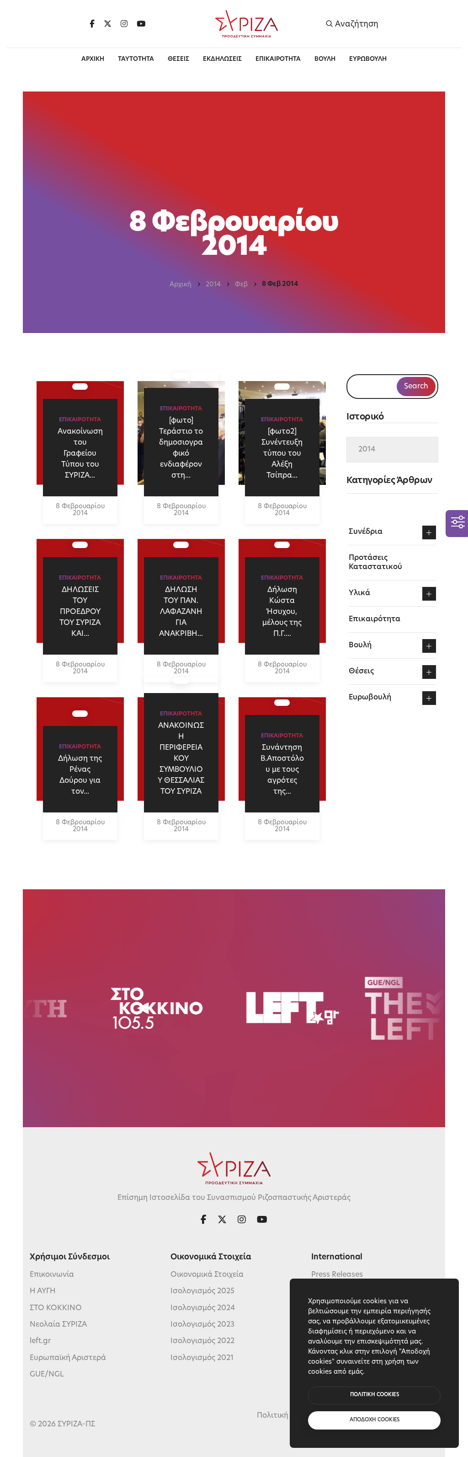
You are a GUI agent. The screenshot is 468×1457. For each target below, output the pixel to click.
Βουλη (324, 59)
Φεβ (241, 284)
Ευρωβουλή (370, 697)
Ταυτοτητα (136, 59)
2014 (213, 284)
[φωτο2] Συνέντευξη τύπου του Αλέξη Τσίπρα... (282, 453)
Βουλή (360, 645)
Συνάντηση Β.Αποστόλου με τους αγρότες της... (282, 770)
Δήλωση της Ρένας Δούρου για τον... (80, 775)
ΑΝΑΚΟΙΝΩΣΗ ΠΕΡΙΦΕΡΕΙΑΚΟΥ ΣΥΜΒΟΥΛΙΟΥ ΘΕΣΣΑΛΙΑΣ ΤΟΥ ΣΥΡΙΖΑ (181, 759)
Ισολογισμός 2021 (202, 1358)
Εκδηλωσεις (222, 59)
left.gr (40, 1341)
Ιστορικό (364, 417)
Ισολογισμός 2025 (202, 1291)
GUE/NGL (47, 1374)
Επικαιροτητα (278, 59)
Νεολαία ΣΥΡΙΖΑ (58, 1324)
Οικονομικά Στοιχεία (207, 1275)
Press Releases (337, 1275)
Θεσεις (178, 59)
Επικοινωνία (52, 1275)
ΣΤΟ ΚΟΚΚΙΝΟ (56, 1308)
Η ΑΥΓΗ (43, 1291)
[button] (429, 532)
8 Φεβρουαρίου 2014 (80, 510)
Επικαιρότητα (374, 619)
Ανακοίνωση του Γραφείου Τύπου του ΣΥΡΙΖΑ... (80, 453)
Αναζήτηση (355, 24)
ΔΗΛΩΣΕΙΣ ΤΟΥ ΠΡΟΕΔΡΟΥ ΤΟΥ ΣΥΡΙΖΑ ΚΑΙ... (80, 612)
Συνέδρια (366, 532)
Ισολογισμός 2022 (202, 1341)
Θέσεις (361, 671)
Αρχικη (92, 59)
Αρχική (180, 284)
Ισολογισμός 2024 (202, 1308)
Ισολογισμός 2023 (202, 1324)
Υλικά (359, 593)
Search (416, 386)
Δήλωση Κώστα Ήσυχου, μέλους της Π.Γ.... (282, 612)
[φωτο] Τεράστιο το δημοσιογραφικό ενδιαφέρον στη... (181, 448)
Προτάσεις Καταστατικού (375, 562)
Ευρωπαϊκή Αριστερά (68, 1358)
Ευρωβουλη (368, 59)
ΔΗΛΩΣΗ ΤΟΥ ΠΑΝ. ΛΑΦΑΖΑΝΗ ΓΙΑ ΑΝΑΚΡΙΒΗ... (181, 612)
